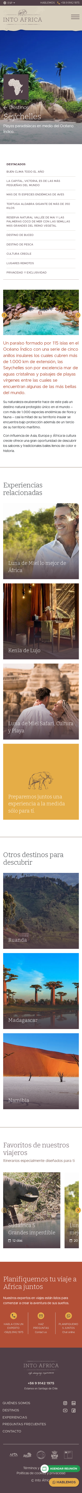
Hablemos (66, 1482)
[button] (4, 315)
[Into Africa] (22, 17)
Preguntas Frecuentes (24, 1424)
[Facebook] (75, 1420)
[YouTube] (67, 1420)
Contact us (41, 1332)
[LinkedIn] (75, 1403)
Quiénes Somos (16, 1403)
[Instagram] (67, 1403)
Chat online (68, 1332)
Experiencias (15, 1417)
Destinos (19, 107)
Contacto (12, 1431)
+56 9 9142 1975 (69, 2)
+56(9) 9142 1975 (13, 1332)
